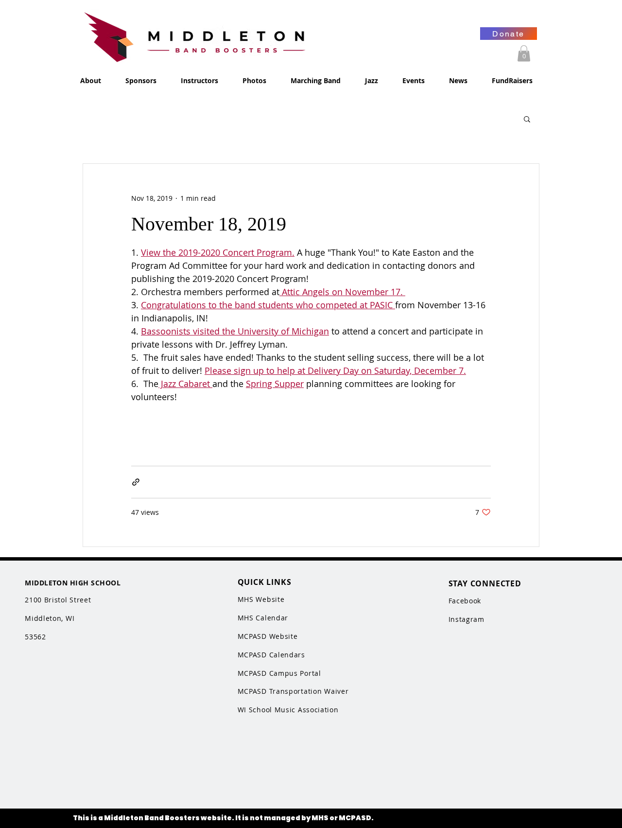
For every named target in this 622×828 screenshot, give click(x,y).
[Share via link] (135, 482)
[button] (524, 53)
